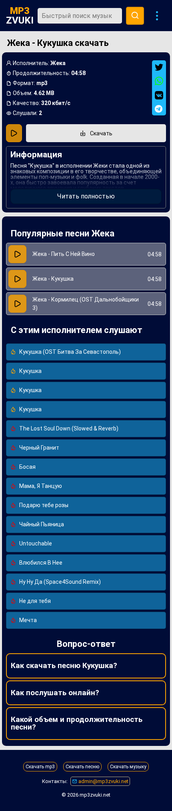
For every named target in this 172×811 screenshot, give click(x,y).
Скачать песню (82, 766)
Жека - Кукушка (53, 279)
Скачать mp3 (40, 766)
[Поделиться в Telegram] (159, 108)
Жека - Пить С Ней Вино (63, 254)
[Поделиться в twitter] (159, 67)
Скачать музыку (128, 766)
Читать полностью (86, 196)
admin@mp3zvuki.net (102, 781)
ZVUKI (20, 15)
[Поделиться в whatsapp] (159, 81)
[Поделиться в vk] (159, 95)
